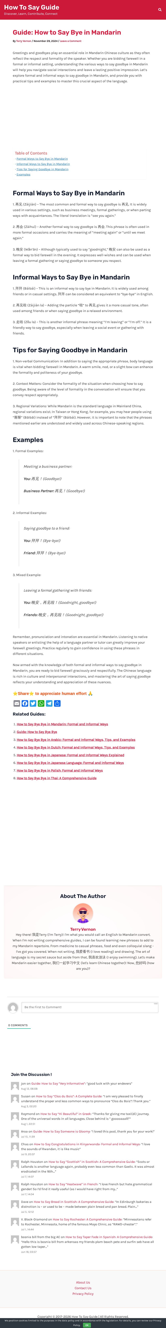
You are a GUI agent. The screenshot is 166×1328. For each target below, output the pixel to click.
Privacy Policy (83, 1294)
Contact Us (83, 1288)
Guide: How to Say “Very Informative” (58, 1083)
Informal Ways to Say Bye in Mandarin (43, 164)
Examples (23, 174)
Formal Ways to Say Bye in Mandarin (42, 159)
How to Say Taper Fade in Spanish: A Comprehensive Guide (109, 1237)
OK (86, 1325)
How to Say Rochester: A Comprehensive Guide (87, 1219)
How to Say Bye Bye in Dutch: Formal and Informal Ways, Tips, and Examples (76, 747)
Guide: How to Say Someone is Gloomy (61, 1131)
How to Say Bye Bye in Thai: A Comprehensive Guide (57, 778)
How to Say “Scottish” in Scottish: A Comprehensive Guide (92, 1162)
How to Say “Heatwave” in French (73, 1184)
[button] (160, 10)
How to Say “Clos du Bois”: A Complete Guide (68, 1096)
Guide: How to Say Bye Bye (37, 732)
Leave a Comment (70, 40)
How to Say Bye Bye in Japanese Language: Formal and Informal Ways (70, 763)
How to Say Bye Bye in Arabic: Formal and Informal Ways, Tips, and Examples (76, 740)
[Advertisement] (83, 118)
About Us (83, 1282)
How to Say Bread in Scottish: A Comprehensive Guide (73, 1202)
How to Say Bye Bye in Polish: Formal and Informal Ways (60, 770)
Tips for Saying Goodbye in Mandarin (42, 169)
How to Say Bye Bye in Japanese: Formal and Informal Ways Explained (70, 755)
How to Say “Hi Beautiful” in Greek (65, 1114)
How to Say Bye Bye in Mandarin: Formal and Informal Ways (62, 724)
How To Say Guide (31, 7)
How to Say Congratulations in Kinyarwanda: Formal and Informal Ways (87, 1144)
